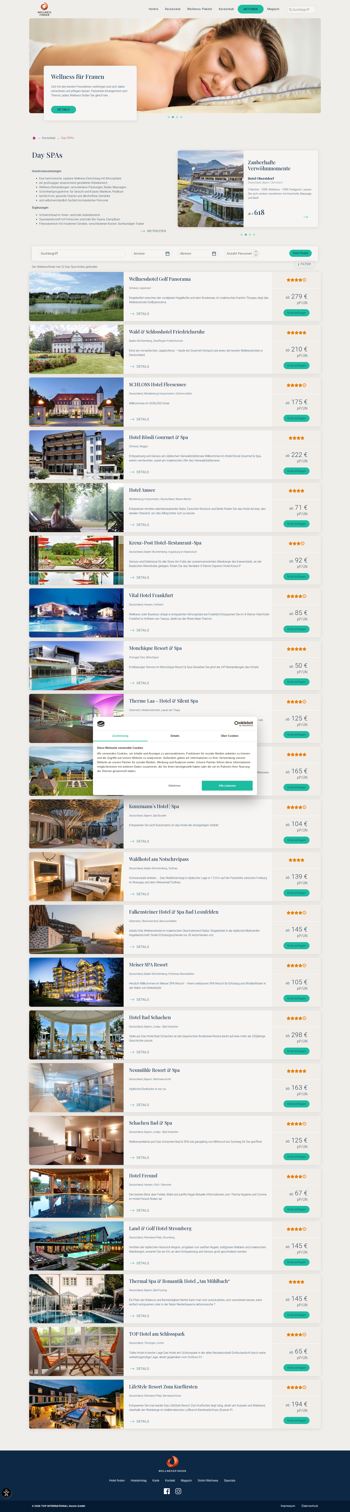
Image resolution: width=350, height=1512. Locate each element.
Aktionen (251, 9)
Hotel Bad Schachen (150, 1017)
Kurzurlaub (226, 9)
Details (143, 314)
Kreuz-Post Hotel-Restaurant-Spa (165, 542)
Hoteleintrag (139, 1480)
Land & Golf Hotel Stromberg (160, 1228)
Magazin (273, 9)
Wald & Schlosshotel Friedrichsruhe (167, 331)
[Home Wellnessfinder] (172, 1463)
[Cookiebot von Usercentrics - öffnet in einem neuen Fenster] (237, 724)
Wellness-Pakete (199, 9)
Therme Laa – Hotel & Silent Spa (163, 700)
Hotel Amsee (142, 490)
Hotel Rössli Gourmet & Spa (158, 437)
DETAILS (63, 109)
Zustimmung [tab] (120, 735)
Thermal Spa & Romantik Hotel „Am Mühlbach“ (179, 1281)
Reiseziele (173, 9)
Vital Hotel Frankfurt (151, 595)
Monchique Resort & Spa (155, 648)
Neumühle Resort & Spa (154, 1070)
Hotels (153, 9)
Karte (155, 1480)
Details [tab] (175, 735)
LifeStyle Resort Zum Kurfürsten (163, 1386)
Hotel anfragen (296, 313)
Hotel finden (300, 253)
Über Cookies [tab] (229, 735)
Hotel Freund (143, 1175)
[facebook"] (166, 1491)
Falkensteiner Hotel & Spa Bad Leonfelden (173, 912)
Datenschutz (310, 1506)
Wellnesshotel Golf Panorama (160, 279)
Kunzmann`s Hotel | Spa (154, 806)
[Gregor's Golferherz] (307, 217)
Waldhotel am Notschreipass (159, 859)
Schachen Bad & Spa (150, 1123)
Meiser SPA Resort (148, 964)
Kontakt (170, 1480)
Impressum (288, 1506)
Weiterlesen (156, 231)
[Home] (44, 9)
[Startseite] (34, 138)
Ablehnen (174, 785)
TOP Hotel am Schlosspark (157, 1334)
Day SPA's (67, 138)
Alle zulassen (227, 785)
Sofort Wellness (208, 1480)
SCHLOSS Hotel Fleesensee (157, 384)
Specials (229, 1480)
